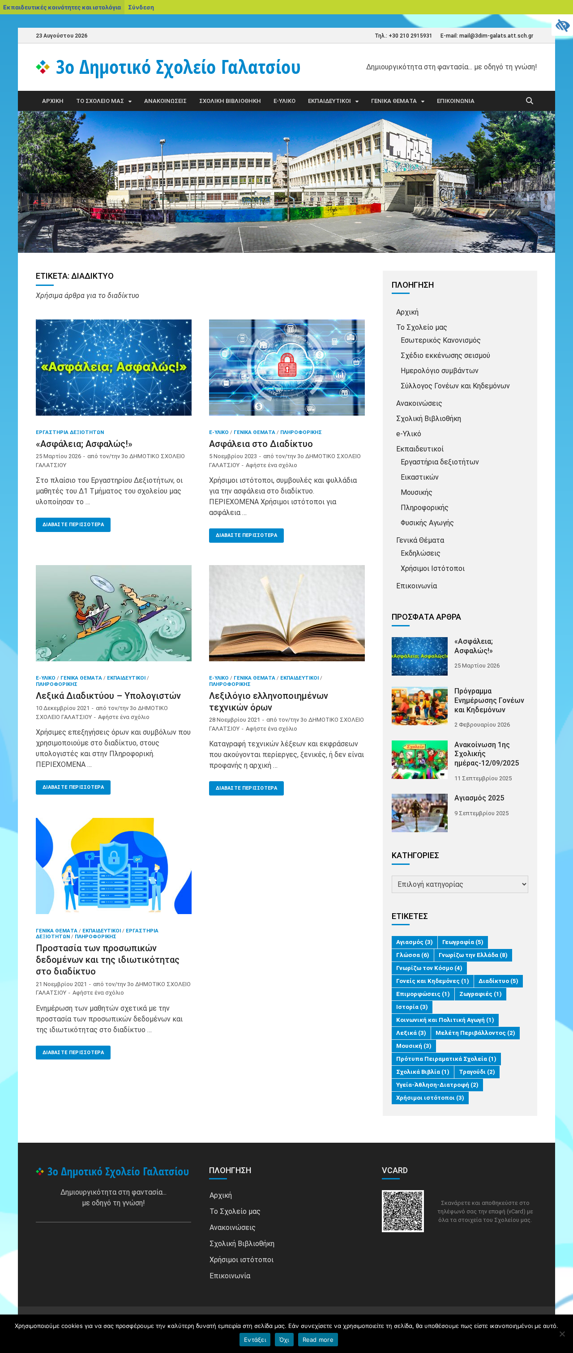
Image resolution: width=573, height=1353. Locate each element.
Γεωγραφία (462, 942)
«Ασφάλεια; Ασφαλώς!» (84, 443)
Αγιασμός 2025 (479, 798)
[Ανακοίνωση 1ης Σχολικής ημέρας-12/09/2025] (420, 745)
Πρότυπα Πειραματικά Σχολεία (446, 1058)
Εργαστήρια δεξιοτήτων (70, 432)
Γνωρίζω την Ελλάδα (473, 955)
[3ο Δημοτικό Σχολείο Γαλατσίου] (113, 1171)
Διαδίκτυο (498, 981)
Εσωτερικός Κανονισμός (441, 340)
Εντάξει (255, 1339)
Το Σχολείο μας (100, 101)
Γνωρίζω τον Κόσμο (429, 968)
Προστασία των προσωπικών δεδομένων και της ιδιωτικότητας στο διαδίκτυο (108, 960)
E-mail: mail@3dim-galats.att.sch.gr (486, 36)
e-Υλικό (284, 101)
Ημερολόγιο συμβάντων (440, 370)
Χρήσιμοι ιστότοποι (430, 1097)
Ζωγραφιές (480, 994)
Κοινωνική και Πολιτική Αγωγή (445, 1020)
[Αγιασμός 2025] (420, 799)
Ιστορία (412, 1007)
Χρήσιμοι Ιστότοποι (433, 568)
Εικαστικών (420, 477)
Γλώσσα (412, 955)
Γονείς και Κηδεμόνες (432, 981)
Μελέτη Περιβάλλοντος (475, 1033)
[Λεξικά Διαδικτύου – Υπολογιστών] (114, 616)
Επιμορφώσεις (423, 994)
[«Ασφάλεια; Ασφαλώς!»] (114, 370)
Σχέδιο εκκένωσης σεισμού (445, 355)
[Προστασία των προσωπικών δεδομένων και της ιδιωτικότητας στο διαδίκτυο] (114, 869)
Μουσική (414, 1045)
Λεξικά (411, 1033)
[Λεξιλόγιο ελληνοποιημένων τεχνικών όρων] (287, 616)
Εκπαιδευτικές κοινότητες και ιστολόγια (62, 7)
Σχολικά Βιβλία (422, 1071)
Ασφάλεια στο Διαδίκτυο (261, 443)
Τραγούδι (477, 1071)
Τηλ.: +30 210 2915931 (403, 36)
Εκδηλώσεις (420, 553)
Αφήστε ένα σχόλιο (271, 465)
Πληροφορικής (301, 432)
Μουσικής (416, 492)
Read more (318, 1339)
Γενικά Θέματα (394, 101)
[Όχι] (561, 1333)
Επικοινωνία (456, 101)
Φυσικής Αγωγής (427, 523)
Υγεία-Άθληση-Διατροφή (437, 1084)
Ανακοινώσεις (165, 101)
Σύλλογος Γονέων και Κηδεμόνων (455, 386)
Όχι (284, 1339)
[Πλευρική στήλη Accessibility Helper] (562, 25)
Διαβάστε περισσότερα (70, 523)
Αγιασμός (414, 942)
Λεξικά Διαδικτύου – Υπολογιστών (108, 695)
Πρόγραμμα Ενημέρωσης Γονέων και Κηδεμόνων (489, 700)
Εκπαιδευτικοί (329, 101)
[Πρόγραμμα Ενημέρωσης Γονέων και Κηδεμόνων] (420, 692)
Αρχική (53, 101)
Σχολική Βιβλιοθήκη (230, 101)
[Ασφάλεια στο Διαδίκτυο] (287, 370)
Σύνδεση (141, 7)
